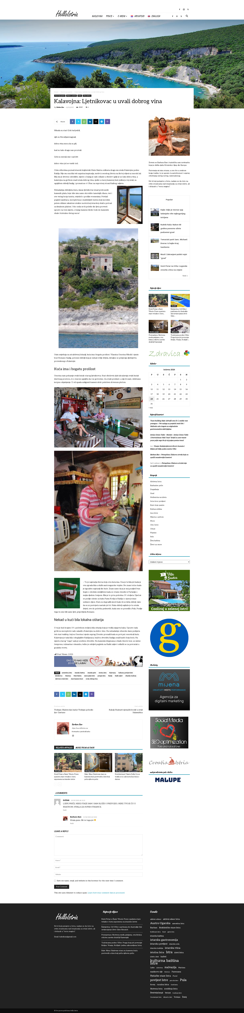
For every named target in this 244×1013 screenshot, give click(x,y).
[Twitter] (188, 9)
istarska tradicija (156, 948)
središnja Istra (171, 988)
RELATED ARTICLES (64, 747)
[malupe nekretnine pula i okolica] (168, 782)
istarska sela (174, 944)
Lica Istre (173, 306)
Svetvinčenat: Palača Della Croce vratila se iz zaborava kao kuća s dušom (127, 776)
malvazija (171, 967)
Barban (153, 927)
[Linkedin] (90, 121)
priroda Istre (174, 981)
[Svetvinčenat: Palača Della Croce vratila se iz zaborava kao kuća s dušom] (129, 762)
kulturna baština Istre (164, 962)
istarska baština (80, 673)
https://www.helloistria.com (80, 728)
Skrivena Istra (156, 989)
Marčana (68, 676)
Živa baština (87, 95)
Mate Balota (77, 676)
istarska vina (172, 948)
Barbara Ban (60, 107)
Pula (183, 980)
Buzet (164, 932)
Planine (153, 533)
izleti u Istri (154, 957)
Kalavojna (112, 673)
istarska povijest (158, 944)
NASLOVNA (97, 16)
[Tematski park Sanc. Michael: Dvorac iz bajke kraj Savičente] (155, 242)
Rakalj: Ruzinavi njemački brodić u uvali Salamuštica (126, 711)
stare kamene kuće (77, 679)
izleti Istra (179, 952)
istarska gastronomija (164, 940)
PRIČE (109, 16)
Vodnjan (177, 997)
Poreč (175, 976)
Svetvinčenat (156, 993)
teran (168, 992)
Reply (65, 810)
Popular (169, 199)
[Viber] (107, 121)
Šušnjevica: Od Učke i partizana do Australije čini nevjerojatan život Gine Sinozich (121, 928)
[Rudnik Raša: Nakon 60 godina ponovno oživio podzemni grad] (155, 231)
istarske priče (92, 673)
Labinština (159, 968)
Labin (152, 968)
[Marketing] (169, 689)
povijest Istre (159, 980)
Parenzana (176, 972)
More (79, 95)
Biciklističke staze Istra (169, 927)
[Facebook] (179, 9)
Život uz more (156, 544)
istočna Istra (102, 673)
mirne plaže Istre (89, 676)
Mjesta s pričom (71, 95)
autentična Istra (67, 673)
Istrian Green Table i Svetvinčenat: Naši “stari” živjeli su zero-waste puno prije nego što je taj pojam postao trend (169, 437)
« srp (151, 408)
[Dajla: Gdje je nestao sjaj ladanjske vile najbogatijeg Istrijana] (155, 216)
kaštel (163, 956)
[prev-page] (55, 784)
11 (158, 389)
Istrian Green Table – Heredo (161, 435)
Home (56, 92)
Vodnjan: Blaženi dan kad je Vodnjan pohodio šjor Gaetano (73, 711)
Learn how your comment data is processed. (106, 893)
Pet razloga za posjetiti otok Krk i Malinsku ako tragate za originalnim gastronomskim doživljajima (167, 426)
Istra (169, 952)
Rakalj (110, 676)
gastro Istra (171, 932)
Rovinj (152, 985)
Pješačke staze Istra (160, 976)
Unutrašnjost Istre (155, 997)
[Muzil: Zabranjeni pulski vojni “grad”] (155, 258)
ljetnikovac (59, 676)
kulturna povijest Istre (126, 673)
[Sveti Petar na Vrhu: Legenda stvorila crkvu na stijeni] (155, 270)
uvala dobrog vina (92, 679)
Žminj (184, 997)
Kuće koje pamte (66, 92)
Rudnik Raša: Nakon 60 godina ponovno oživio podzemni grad (171, 228)
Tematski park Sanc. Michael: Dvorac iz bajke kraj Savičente (174, 243)
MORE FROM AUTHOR (84, 747)
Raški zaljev (119, 676)
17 (152, 394)
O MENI (121, 16)
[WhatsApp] (84, 121)
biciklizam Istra (155, 932)
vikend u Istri (167, 997)
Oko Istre (154, 525)
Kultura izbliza (156, 509)
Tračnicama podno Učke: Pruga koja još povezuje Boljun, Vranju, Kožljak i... (180, 337)
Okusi (152, 529)
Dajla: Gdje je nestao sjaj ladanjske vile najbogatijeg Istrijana (173, 214)
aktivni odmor (155, 919)
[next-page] (59, 784)
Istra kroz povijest (154, 332)
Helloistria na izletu (158, 497)
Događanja (154, 489)
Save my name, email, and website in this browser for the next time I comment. (90, 881)
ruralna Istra (163, 984)
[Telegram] (101, 121)
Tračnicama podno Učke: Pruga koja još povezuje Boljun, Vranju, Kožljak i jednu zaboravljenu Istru (121, 944)
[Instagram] (184, 9)
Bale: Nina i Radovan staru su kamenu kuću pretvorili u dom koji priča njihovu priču (97, 776)
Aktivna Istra (174, 332)
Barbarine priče (156, 485)
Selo (152, 537)
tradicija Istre (177, 993)
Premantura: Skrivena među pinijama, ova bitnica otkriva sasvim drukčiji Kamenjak (121, 936)
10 (152, 389)
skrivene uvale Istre (61, 679)
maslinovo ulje (156, 972)
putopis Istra (101, 676)
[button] (187, 16)
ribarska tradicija (130, 676)
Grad (152, 493)
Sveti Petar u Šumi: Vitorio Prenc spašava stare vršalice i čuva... (157, 311)
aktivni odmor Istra (171, 919)
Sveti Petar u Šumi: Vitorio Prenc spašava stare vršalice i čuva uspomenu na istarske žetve (66, 776)
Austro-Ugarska (160, 923)
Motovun (167, 972)
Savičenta (174, 985)
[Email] (95, 121)
